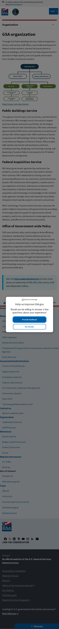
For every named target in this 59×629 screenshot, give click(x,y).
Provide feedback (29, 319)
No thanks (29, 326)
